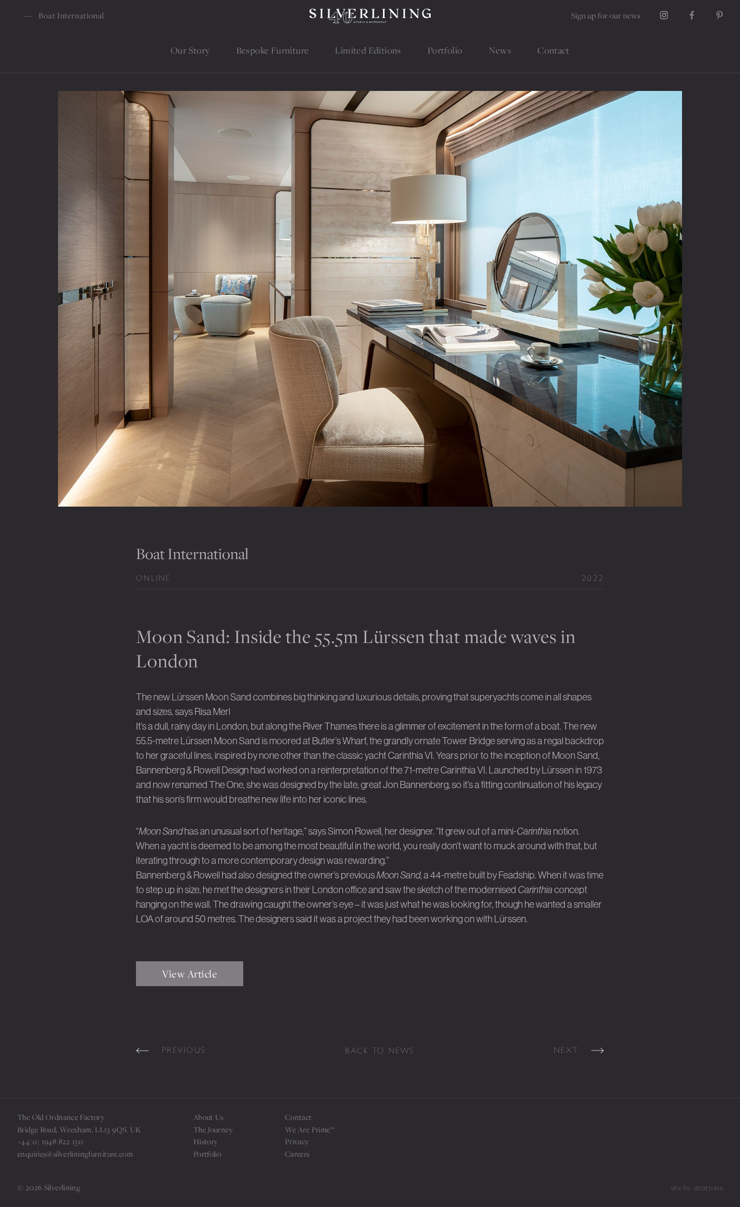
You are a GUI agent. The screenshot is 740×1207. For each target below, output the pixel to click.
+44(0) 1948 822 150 (50, 1141)
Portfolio (207, 1154)
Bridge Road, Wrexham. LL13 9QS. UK (79, 1129)
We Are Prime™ (310, 1129)
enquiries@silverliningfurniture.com (75, 1154)
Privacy (297, 1141)
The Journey (213, 1129)
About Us (208, 1117)
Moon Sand (229, 697)
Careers (297, 1154)
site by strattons (697, 1187)
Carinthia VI (462, 770)
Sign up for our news (605, 15)
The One (226, 784)
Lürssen (196, 741)
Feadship (516, 875)
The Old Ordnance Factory (61, 1117)
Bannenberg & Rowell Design (192, 770)
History (205, 1141)
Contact (298, 1117)
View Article (189, 973)
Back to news (379, 1050)
